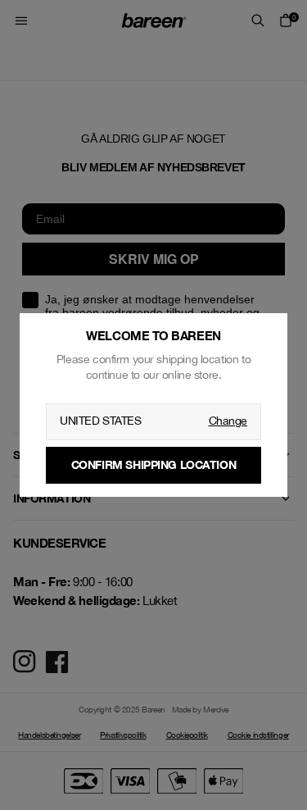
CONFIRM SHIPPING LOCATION (154, 464)
